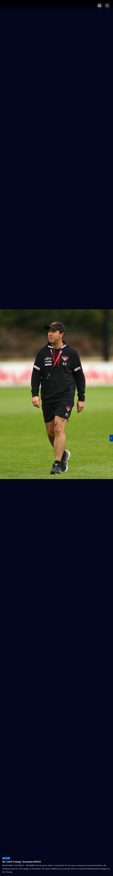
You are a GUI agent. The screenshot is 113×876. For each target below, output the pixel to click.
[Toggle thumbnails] (99, 5)
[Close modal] (107, 5)
